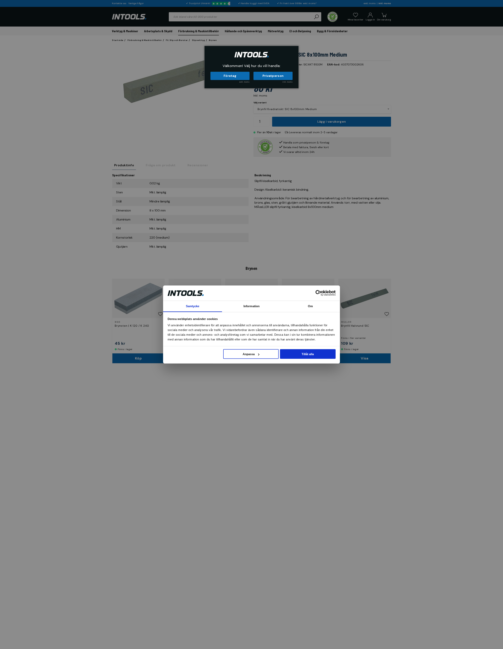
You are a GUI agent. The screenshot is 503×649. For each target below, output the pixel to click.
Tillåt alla (308, 354)
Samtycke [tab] (192, 306)
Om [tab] (310, 306)
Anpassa (249, 354)
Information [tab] (251, 306)
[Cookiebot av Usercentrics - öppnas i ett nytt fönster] (318, 293)
